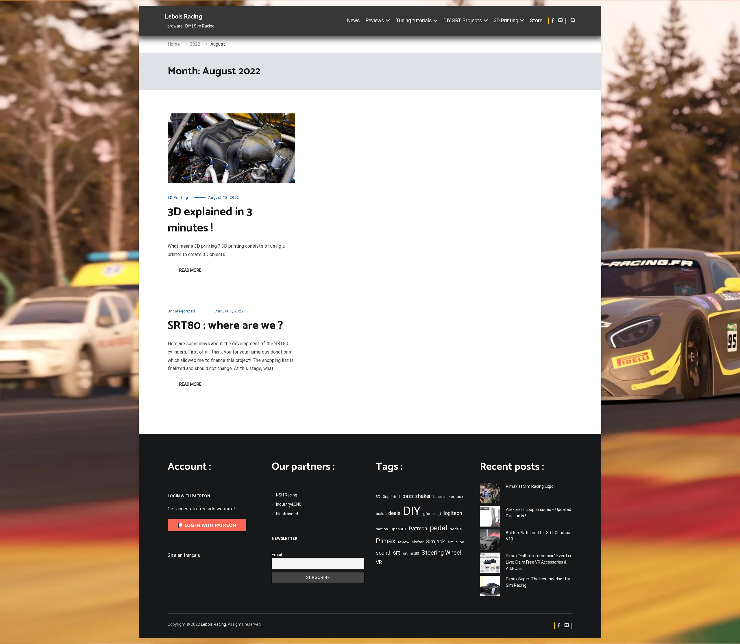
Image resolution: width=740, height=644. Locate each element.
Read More (190, 270)
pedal (438, 528)
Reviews (375, 20)
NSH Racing (286, 495)
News (353, 20)
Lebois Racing (183, 17)
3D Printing (506, 20)
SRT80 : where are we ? (225, 325)
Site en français (184, 555)
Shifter (417, 542)
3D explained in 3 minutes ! (210, 220)
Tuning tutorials (414, 20)
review (403, 542)
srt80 (414, 553)
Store (536, 20)
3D (378, 496)
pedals (456, 529)
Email (277, 554)
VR (379, 562)
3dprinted (391, 496)
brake (381, 513)
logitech (453, 513)
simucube (455, 542)
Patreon (418, 528)
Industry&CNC (288, 504)
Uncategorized (181, 311)
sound (383, 553)
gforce (429, 513)
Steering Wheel (441, 552)
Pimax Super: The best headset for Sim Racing (538, 582)
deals (394, 513)
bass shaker (416, 496)
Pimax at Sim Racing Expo (530, 486)
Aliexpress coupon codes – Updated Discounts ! (538, 512)
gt (439, 513)
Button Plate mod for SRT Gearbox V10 (538, 535)
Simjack (435, 541)
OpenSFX (398, 529)
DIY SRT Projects (462, 20)
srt (396, 552)
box (460, 496)
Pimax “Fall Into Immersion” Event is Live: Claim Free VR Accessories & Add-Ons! (538, 562)
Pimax (385, 541)
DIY (412, 511)
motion (382, 529)
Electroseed (287, 513)
